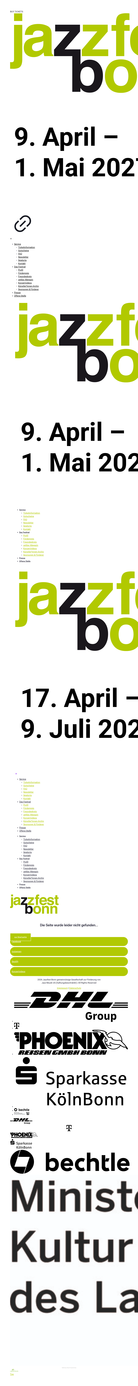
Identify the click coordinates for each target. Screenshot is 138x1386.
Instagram (16, 951)
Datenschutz (75, 988)
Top (12, 1374)
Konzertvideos (18, 971)
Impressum (62, 988)
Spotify (15, 961)
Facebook (16, 941)
